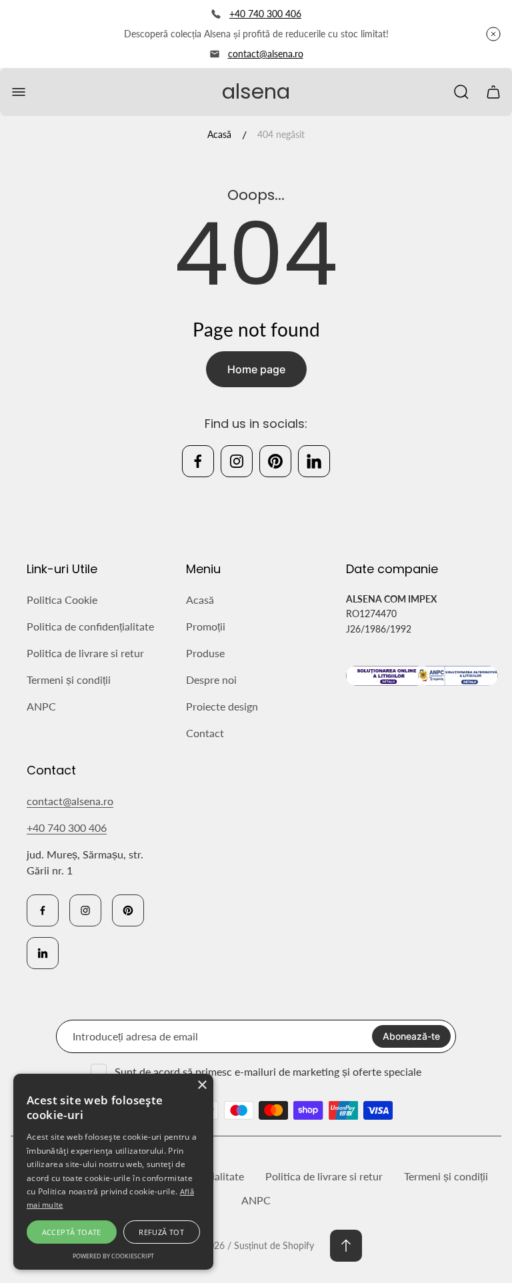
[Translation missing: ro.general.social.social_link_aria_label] (198, 461)
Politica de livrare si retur (85, 652)
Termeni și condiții (69, 679)
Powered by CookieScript (113, 1256)
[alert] (113, 1172)
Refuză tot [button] (161, 1232)
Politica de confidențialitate (90, 626)
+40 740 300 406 (265, 13)
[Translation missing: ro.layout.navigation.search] (461, 92)
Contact (205, 732)
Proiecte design (222, 706)
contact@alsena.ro (265, 53)
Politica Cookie (62, 599)
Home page (256, 369)
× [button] (202, 1085)
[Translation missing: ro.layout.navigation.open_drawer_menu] (18, 92)
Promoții (205, 626)
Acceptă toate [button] (71, 1232)
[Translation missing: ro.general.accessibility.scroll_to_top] (346, 1246)
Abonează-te (411, 1036)
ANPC (41, 706)
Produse (205, 652)
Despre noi (211, 679)
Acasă (219, 134)
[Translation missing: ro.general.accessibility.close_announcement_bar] (493, 34)
